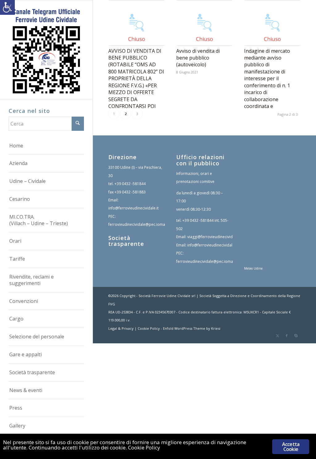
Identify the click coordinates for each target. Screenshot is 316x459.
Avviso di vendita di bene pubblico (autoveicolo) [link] (198, 58)
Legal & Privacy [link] (121, 328)
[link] (7, 7)
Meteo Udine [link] (253, 268)
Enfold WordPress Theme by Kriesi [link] (191, 328)
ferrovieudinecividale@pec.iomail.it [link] (139, 224)
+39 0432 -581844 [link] (130, 183)
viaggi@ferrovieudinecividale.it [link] (214, 236)
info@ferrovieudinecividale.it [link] (133, 208)
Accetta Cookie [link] (290, 447)
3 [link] (137, 113)
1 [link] (114, 113)
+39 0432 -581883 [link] (130, 192)
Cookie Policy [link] (149, 328)
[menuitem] (46, 146)
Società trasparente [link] (126, 241)
